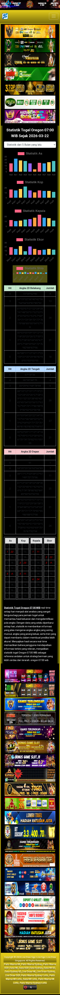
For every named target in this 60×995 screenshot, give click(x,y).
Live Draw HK (29, 971)
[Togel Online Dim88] (30, 45)
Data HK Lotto (30, 979)
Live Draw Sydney (46, 971)
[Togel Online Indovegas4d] (30, 945)
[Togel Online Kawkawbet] (30, 718)
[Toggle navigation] (53, 16)
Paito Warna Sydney (31, 964)
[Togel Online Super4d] (30, 60)
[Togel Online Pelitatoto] (30, 102)
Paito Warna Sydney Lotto (34, 975)
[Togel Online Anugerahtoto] (30, 874)
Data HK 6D (49, 968)
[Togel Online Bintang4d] (30, 761)
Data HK (14, 968)
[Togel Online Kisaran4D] (30, 74)
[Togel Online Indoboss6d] (30, 690)
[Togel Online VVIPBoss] (30, 31)
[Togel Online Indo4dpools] (30, 817)
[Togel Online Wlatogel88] (30, 775)
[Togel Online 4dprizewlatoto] (30, 789)
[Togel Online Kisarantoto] (30, 88)
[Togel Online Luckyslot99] (30, 832)
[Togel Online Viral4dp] (30, 116)
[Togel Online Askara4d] (30, 747)
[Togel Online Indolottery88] (30, 888)
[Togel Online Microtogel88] (30, 676)
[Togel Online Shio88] (30, 931)
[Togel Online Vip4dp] (30, 846)
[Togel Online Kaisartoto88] (30, 803)
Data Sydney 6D (13, 971)
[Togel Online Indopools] (30, 917)
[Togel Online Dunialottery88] (30, 860)
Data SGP (23, 968)
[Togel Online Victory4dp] (30, 704)
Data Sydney (36, 968)
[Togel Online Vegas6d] (30, 732)
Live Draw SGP (12, 975)
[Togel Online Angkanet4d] (30, 903)
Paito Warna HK (12, 964)
